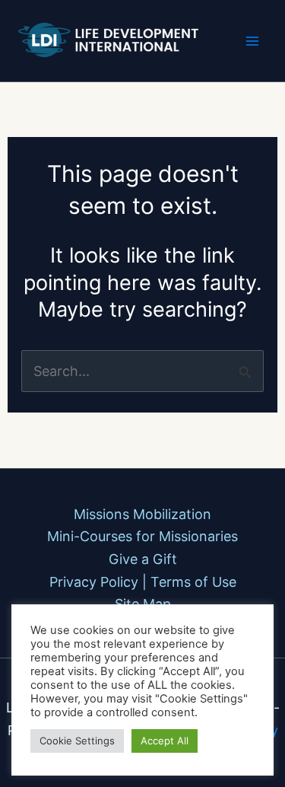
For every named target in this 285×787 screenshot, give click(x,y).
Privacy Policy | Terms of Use (142, 582)
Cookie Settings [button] (77, 740)
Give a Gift (143, 559)
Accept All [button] (164, 740)
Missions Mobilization (142, 514)
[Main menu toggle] (252, 41)
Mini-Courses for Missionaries (142, 536)
